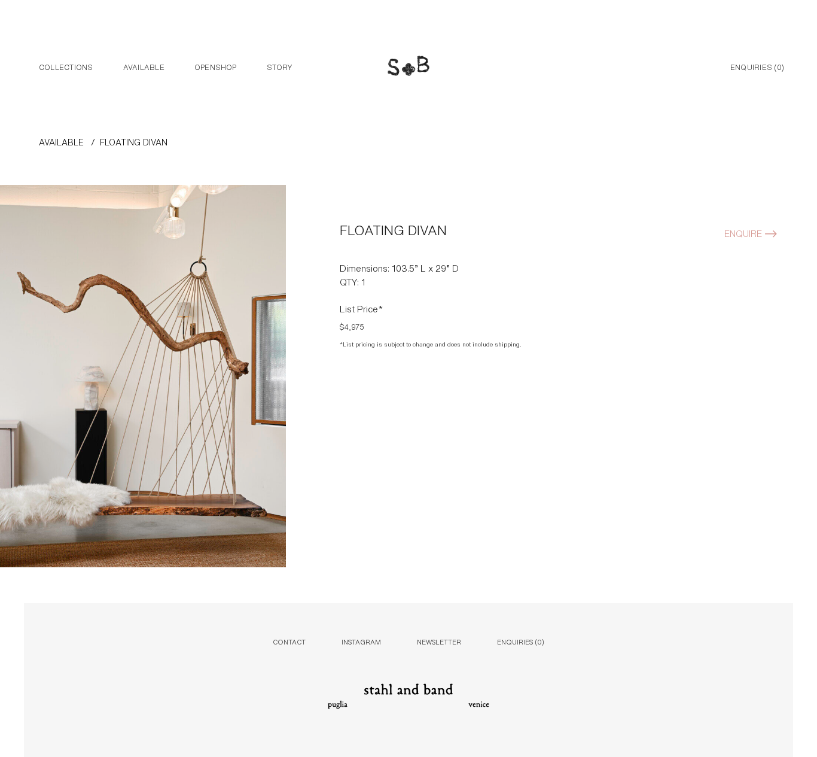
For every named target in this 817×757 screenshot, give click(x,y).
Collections (66, 66)
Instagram (361, 641)
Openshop (215, 66)
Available (143, 66)
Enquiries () (757, 66)
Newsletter (439, 641)
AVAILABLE (61, 141)
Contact (289, 641)
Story (279, 66)
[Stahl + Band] (408, 68)
